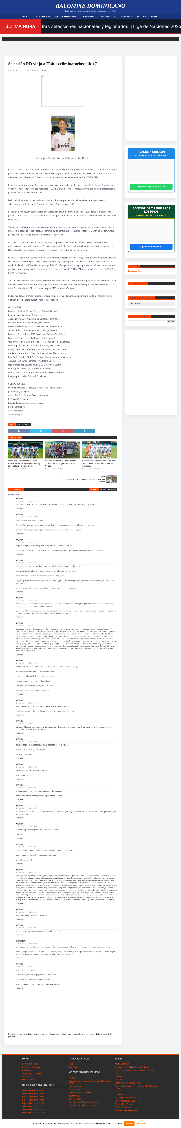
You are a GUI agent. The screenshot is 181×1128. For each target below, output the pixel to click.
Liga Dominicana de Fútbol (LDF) (128, 1098)
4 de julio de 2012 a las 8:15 (27, 847)
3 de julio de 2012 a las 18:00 (27, 663)
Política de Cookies (29, 1064)
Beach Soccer (74, 1067)
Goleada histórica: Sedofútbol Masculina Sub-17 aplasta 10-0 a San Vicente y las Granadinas (98, 463)
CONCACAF (120, 1080)
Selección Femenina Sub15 (33, 1109)
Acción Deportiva (122, 1064)
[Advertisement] (145, 99)
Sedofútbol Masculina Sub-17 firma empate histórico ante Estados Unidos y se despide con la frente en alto (24, 463)
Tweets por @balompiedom (139, 271)
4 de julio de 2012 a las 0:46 (27, 767)
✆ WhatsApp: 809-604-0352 (151, 186)
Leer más (141, 1123)
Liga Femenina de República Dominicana (85, 1102)
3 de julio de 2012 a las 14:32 (27, 542)
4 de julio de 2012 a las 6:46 (27, 826)
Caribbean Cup (75, 1086)
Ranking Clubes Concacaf (125, 1101)
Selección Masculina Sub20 (33, 1090)
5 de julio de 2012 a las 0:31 (27, 928)
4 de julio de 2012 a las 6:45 (27, 808)
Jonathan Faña (74, 1096)
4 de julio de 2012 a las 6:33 (27, 787)
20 (45, 70)
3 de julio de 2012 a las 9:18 (27, 517)
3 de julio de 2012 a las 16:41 (27, 600)
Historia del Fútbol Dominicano (81, 1093)
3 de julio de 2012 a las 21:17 (27, 723)
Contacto (127, 17)
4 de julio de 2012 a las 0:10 (27, 742)
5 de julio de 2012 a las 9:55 (27, 943)
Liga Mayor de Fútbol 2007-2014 (82, 1105)
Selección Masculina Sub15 (33, 1097)
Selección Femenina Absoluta (126, 1110)
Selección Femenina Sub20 (33, 1103)
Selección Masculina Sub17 (33, 1094)
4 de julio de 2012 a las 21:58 (27, 912)
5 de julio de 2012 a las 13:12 (27, 966)
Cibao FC (118, 1076)
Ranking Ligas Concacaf (124, 1104)
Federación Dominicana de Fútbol (128, 1083)
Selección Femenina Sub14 (33, 1113)
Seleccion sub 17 (23, 424)
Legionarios (87, 17)
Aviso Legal (26, 1070)
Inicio (25, 17)
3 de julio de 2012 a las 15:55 (27, 563)
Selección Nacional (65, 17)
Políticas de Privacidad (31, 1067)
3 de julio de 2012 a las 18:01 (27, 703)
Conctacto (26, 1076)
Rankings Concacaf (122, 1107)
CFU (116, 1073)
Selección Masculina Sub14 (33, 1100)
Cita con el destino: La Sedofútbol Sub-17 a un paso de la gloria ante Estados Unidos (61, 463)
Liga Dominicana (41, 17)
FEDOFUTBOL (74, 1089)
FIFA (117, 1091)
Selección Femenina (148, 17)
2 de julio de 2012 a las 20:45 (27, 501)
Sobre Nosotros (108, 17)
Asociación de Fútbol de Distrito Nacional (131, 1067)
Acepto (129, 1123)
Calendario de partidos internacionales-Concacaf (134, 1070)
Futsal (71, 1064)
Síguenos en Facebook (151, 246)
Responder (20, 508)
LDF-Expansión (75, 1099)
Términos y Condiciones (31, 1073)
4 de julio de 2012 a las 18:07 (27, 872)
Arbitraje (72, 1078)
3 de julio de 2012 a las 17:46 (27, 625)
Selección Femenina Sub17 (33, 1106)
